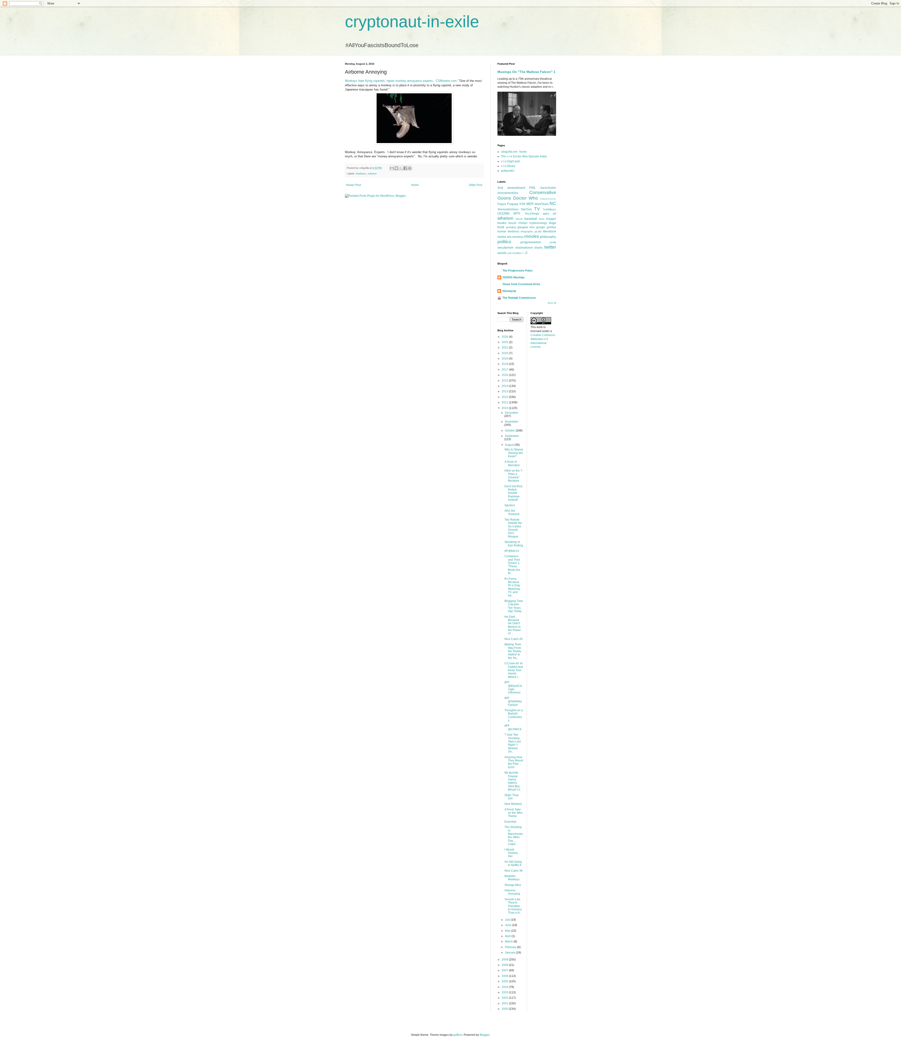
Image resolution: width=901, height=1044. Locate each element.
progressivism (530, 242)
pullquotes (507, 170)
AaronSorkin (548, 187)
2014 (505, 386)
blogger (551, 218)
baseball (530, 218)
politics (504, 241)
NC (553, 203)
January (510, 952)
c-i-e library (508, 166)
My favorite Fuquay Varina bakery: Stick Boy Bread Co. (512, 781)
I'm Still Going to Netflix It (513, 863)
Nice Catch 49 (513, 639)
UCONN (503, 213)
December (511, 412)
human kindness (508, 231)
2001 (505, 1003)
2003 (505, 992)
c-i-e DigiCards (510, 161)
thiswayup (509, 291)
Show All (552, 303)
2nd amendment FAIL (516, 187)
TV (537, 208)
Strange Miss (512, 885)
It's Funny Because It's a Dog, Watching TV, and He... (512, 587)
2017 (505, 369)
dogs (552, 223)
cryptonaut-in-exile (412, 21)
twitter (550, 247)
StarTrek (526, 209)
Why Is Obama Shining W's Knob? (513, 453)
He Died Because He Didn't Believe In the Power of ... (512, 625)
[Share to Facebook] (405, 168)
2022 (505, 342)
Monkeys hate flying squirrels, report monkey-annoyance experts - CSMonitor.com (401, 81)
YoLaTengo (532, 213)
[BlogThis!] (396, 168)
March (509, 941)
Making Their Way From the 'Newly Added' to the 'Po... (512, 651)
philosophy (548, 236)
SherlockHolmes (508, 209)
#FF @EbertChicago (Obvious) (513, 687)
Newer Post (353, 185)
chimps (522, 223)
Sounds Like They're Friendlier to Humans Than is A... (513, 906)
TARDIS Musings (513, 277)
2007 (505, 970)
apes (546, 213)
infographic (527, 231)
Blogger (484, 1034)
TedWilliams (549, 209)
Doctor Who (525, 198)
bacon (519, 218)
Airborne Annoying (512, 892)
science (372, 173)
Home (415, 185)
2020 (505, 353)
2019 (505, 358)
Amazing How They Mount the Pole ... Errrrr (513, 762)
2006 (505, 976)
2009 (505, 959)
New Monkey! (513, 804)
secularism (505, 247)
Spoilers (509, 505)
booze (512, 223)
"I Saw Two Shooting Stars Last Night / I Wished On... (512, 743)
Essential (510, 821)
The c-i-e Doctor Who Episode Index (524, 156)
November (511, 421)
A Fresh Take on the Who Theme (513, 813)
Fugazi (501, 204)
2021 (505, 347)
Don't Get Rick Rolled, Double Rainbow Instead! (513, 493)
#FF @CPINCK (513, 727)
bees (542, 218)
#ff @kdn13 (511, 550)
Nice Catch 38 (513, 870)
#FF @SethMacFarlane (513, 701)
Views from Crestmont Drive (521, 284)
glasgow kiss (526, 227)
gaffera (457, 1034)
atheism (505, 218)
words (501, 253)
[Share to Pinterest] (409, 168)
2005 (505, 981)
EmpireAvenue (548, 198)
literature (549, 231)
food (500, 227)
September (512, 436)
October (510, 430)
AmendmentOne (507, 193)
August (510, 444)
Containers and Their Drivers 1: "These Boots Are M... (512, 565)
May (508, 930)
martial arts (504, 236)
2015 (505, 380)
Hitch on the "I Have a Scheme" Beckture (513, 475)
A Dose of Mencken (512, 463)
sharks (538, 247)
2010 (505, 408)
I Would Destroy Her (511, 853)
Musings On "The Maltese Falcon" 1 (526, 72)
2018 (505, 364)
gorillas (551, 227)
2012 (505, 397)
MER (530, 204)
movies (531, 236)
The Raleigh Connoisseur (519, 297)
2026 (505, 336)
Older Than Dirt (511, 797)
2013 (505, 391)
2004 (505, 987)
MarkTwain (542, 204)
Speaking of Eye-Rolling (513, 543)
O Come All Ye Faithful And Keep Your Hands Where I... (513, 670)
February (511, 947)
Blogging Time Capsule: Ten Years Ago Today (513, 606)
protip (553, 242)
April (508, 936)
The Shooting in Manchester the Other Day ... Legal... (513, 835)
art (554, 213)
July (508, 919)
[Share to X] (400, 168)
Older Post (475, 185)
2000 (505, 1008)
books (501, 223)
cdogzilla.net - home (514, 151)
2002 (505, 997)
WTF (517, 213)
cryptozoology (538, 223)
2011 (505, 402)
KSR (522, 204)
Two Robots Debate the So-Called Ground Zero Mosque (513, 528)
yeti (509, 253)
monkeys (361, 173)
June (508, 925)
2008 (505, 965)
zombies (517, 253)
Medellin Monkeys (511, 877)
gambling (511, 227)
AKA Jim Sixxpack (511, 512)
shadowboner (524, 247)
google (540, 227)
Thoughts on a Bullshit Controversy (513, 715)
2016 (505, 375)
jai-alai (538, 231)
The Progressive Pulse (517, 270)
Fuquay (512, 204)
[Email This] (391, 168)
